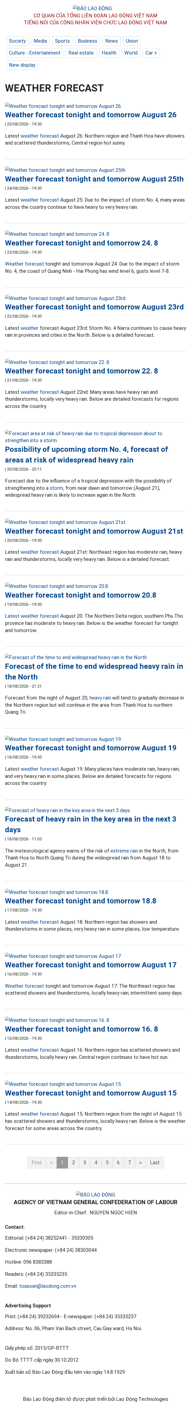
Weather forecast (24, 264)
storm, (57, 488)
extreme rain (124, 851)
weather (30, 328)
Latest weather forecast (32, 616)
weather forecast (40, 136)
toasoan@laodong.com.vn (47, 1286)
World (131, 53)
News (111, 41)
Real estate (81, 53)
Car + (151, 53)
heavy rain (100, 698)
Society (17, 41)
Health (109, 53)
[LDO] (95, 106)
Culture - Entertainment (34, 53)
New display (22, 65)
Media (40, 41)
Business (87, 41)
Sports (62, 41)
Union (132, 41)
